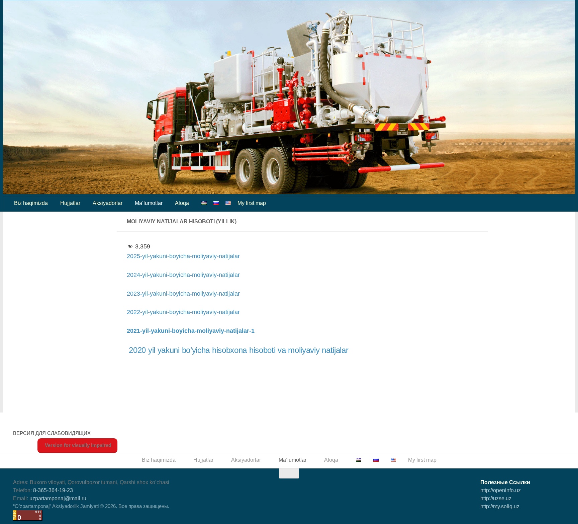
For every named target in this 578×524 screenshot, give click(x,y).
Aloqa (182, 203)
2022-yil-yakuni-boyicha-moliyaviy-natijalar (183, 312)
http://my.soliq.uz (499, 506)
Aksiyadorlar (107, 203)
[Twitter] (511, 518)
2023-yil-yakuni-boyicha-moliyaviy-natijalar (183, 293)
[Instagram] (548, 518)
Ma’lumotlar (149, 203)
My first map (251, 203)
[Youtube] (536, 518)
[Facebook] (487, 518)
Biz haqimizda (31, 203)
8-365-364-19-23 (53, 490)
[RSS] (560, 518)
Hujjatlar (70, 203)
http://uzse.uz (495, 498)
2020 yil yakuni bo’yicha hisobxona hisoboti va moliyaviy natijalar (238, 350)
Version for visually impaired (77, 445)
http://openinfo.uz (500, 490)
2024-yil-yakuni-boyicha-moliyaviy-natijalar (183, 275)
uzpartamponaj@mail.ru (57, 498)
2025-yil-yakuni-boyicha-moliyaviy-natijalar (183, 256)
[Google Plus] (523, 518)
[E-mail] (499, 518)
